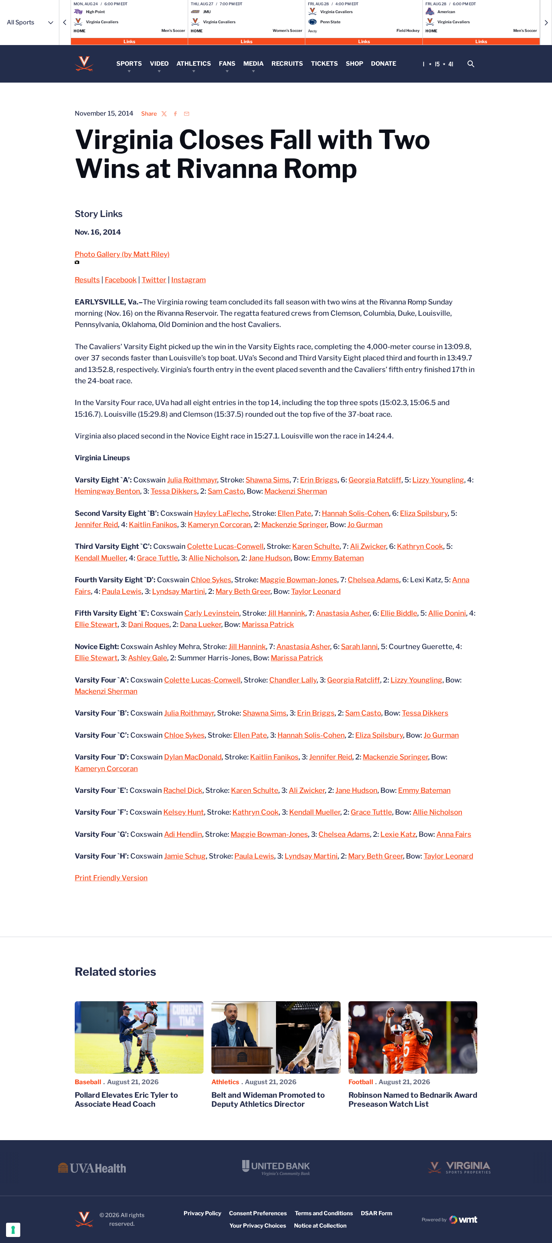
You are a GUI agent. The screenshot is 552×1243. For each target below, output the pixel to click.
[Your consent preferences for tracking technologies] (13, 1230)
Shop (354, 63)
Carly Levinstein (211, 613)
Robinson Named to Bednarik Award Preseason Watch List (412, 1100)
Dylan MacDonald (193, 757)
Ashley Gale (147, 658)
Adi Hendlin (183, 834)
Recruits (287, 63)
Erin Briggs (319, 480)
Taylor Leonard (316, 591)
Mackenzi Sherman (295, 491)
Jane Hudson (270, 558)
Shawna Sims (268, 480)
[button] (65, 22)
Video (159, 63)
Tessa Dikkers (174, 491)
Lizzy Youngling (438, 480)
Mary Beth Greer (243, 591)
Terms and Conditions (324, 1213)
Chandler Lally (293, 680)
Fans (227, 63)
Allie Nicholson (213, 558)
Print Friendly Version (111, 878)
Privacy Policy (202, 1213)
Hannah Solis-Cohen (355, 513)
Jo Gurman (365, 524)
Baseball (88, 1082)
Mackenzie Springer (294, 524)
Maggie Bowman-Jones (298, 580)
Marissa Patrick (268, 624)
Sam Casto (226, 491)
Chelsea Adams (373, 580)
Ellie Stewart (96, 624)
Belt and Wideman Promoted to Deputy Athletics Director (268, 1100)
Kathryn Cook (420, 546)
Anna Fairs (453, 834)
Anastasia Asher (343, 613)
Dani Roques (148, 624)
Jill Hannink (286, 613)
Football (360, 1082)
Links (129, 41)
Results (87, 280)
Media (253, 63)
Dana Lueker (200, 624)
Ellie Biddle (398, 613)
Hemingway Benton (107, 491)
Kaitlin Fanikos (153, 524)
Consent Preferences (258, 1213)
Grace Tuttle (157, 558)
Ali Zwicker (368, 546)
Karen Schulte (315, 546)
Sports (129, 63)
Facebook (121, 280)
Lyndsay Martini (178, 591)
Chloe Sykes (211, 580)
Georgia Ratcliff (374, 480)
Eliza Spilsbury (424, 513)
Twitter (154, 280)
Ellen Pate (294, 513)
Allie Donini (447, 613)
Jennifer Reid (96, 524)
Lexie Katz (398, 834)
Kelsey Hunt (183, 812)
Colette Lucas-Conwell (225, 546)
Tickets (324, 63)
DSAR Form (376, 1213)
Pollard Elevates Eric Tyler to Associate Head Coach (126, 1100)
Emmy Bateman (337, 558)
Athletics (193, 63)
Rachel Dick (182, 790)
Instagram (188, 280)
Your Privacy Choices (257, 1225)
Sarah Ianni (359, 646)
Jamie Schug (185, 856)
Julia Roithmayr (192, 480)
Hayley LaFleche (221, 513)
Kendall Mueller (100, 558)
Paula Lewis (122, 591)
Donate (383, 63)
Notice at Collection (320, 1225)
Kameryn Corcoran (219, 524)
